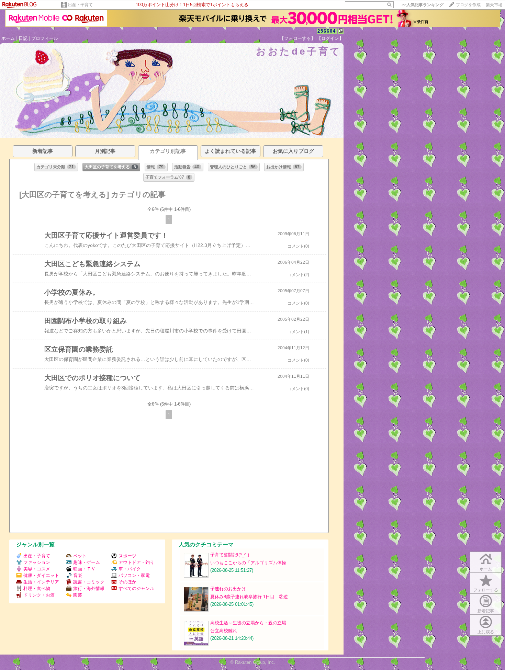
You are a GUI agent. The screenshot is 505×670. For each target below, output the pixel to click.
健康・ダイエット (41, 575)
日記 (23, 38)
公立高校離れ (223, 630)
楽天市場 (494, 4)
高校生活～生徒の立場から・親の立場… (250, 622)
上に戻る (486, 631)
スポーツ (127, 555)
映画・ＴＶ (84, 568)
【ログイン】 (330, 38)
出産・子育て (80, 4)
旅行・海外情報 (88, 588)
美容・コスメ (36, 568)
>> (423, 4)
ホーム (8, 38)
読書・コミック (88, 581)
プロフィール (44, 38)
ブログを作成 (468, 4)
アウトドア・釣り (136, 562)
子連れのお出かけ (228, 588)
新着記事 (486, 611)
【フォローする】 (297, 38)
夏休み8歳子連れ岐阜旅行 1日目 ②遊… (251, 596)
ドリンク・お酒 (39, 595)
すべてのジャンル (136, 588)
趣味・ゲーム (86, 562)
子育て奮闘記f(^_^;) (229, 554)
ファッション (36, 562)
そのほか (127, 581)
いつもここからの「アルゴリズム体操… (250, 562)
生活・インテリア (41, 581)
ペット (80, 555)
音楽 (77, 575)
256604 (326, 31)
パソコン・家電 (134, 575)
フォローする (485, 590)
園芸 (77, 595)
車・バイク (130, 568)
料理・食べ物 (36, 588)
